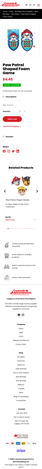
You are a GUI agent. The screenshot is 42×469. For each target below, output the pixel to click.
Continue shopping (11, 126)
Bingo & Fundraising (21, 396)
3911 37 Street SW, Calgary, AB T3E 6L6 (21, 422)
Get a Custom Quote (22, 417)
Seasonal (21, 365)
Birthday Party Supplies (24, 11)
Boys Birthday (21, 377)
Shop (11, 11)
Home (5, 11)
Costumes (21, 361)
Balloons (21, 385)
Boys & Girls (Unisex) (21, 373)
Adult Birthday (21, 369)
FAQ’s (21, 336)
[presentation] (5, 191)
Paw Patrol (15, 14)
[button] (8, 229)
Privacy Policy (21, 344)
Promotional (21, 400)
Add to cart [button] (10, 220)
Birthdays (21, 357)
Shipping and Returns (21, 340)
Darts (21, 392)
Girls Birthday (21, 381)
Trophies (21, 389)
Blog (21, 332)
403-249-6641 (21, 413)
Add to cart (12, 119)
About (21, 328)
